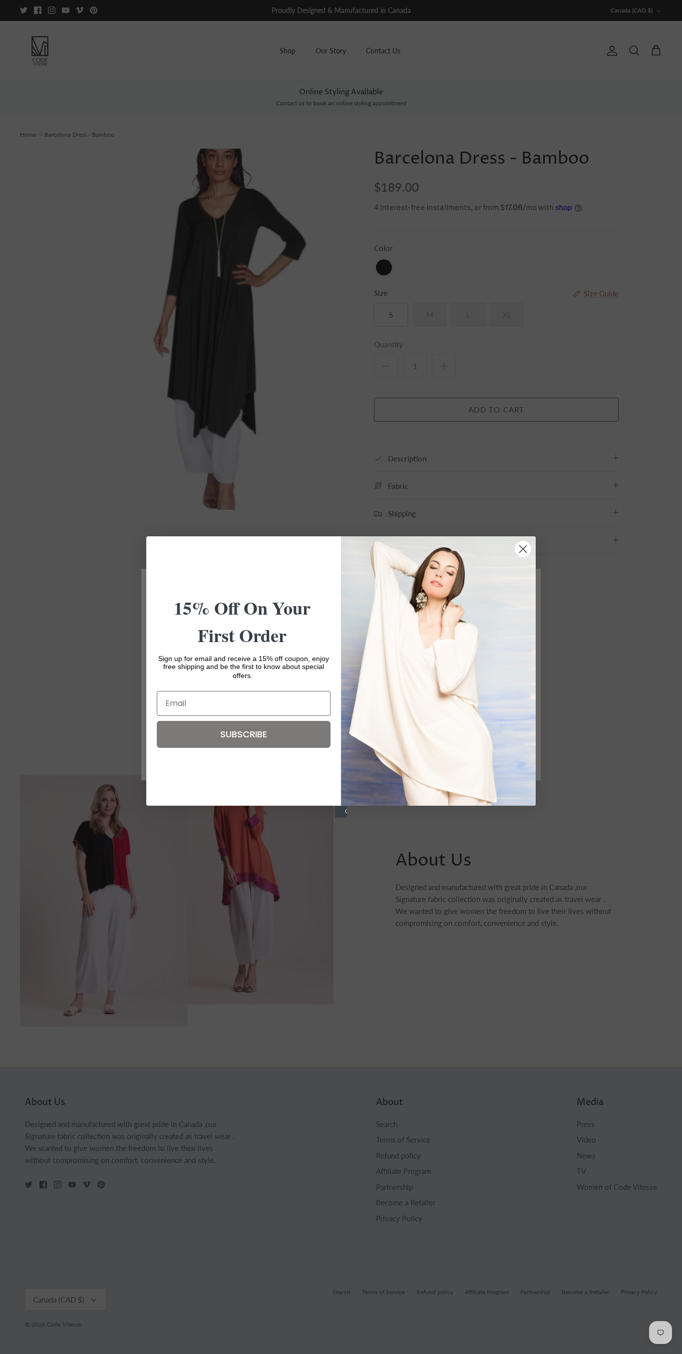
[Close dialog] (523, 549)
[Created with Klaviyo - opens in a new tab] (341, 812)
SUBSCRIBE (243, 734)
